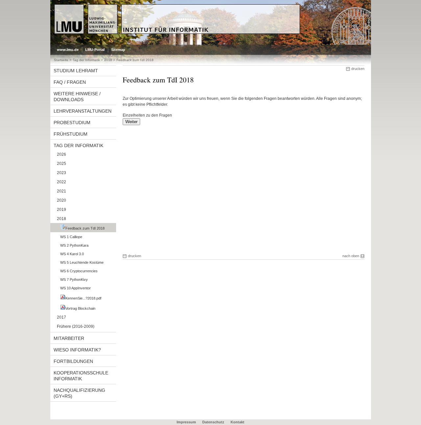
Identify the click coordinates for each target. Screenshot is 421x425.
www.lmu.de (68, 50)
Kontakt (237, 422)
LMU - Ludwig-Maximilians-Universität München (82, 10)
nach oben (350, 256)
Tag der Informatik (86, 60)
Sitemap (118, 50)
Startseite (61, 60)
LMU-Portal (95, 50)
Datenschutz (213, 422)
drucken (357, 69)
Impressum (186, 422)
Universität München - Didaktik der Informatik (174, 7)
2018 (108, 60)
